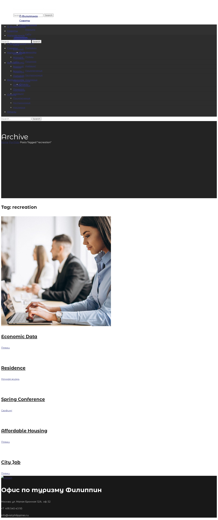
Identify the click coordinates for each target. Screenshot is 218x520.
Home (4, 142)
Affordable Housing (24, 431)
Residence (13, 368)
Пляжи (5, 347)
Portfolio (14, 142)
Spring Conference (23, 399)
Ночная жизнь (10, 379)
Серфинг (6, 410)
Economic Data (19, 336)
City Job (10, 462)
